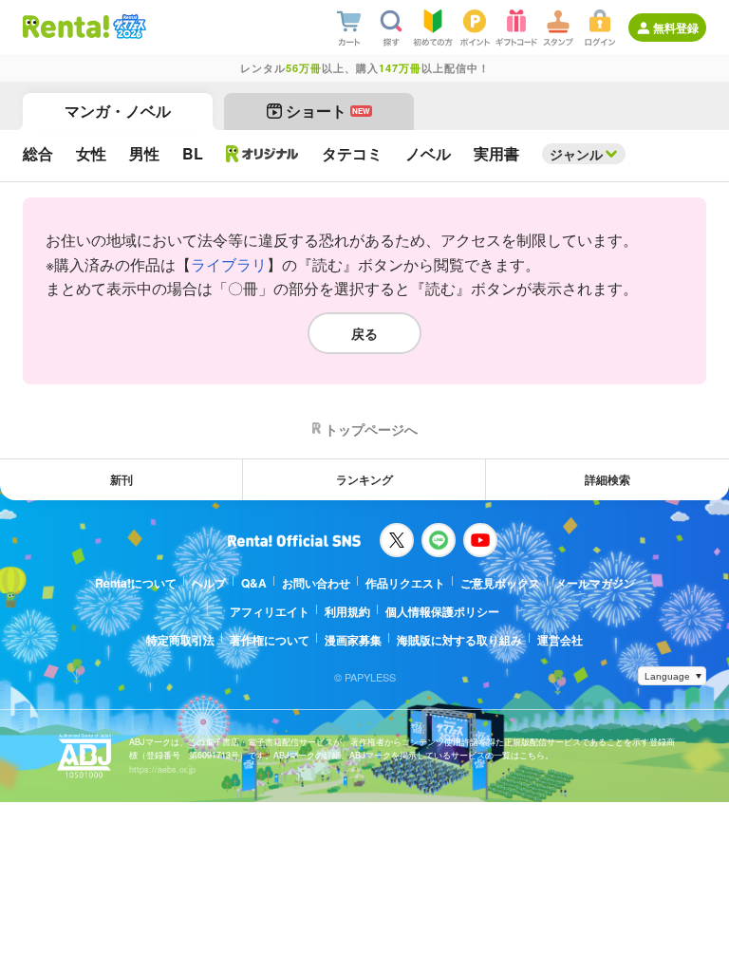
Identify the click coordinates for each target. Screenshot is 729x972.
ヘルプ (209, 582)
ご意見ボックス (500, 582)
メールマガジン (595, 582)
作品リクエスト (405, 582)
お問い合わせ (316, 582)
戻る (364, 333)
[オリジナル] (262, 153)
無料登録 (676, 27)
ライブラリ (229, 264)
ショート (328, 111)
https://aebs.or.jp (162, 769)
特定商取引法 (180, 639)
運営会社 (560, 639)
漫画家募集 (353, 639)
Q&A (254, 582)
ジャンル (576, 153)
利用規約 (347, 611)
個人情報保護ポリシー (442, 611)
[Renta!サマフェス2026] (127, 26)
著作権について (269, 639)
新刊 (121, 479)
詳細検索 (607, 479)
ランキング (364, 479)
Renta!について (136, 582)
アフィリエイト (269, 611)
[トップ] (66, 26)
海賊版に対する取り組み (459, 639)
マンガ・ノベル (118, 111)
